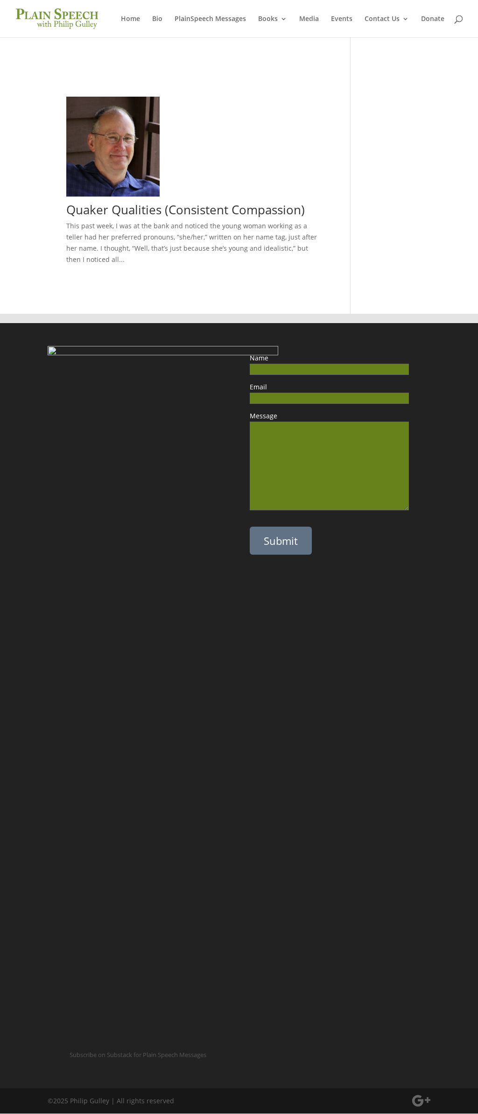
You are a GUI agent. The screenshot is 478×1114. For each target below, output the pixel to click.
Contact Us (382, 19)
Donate (432, 19)
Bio (157, 19)
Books (268, 19)
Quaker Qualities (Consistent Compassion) (185, 209)
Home (130, 19)
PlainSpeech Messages (210, 19)
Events (341, 19)
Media (309, 19)
